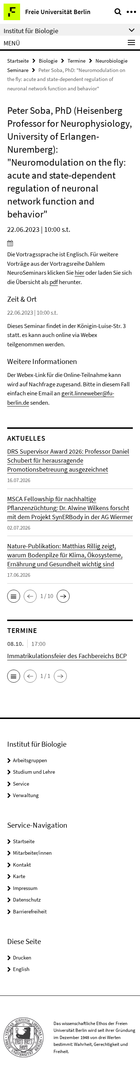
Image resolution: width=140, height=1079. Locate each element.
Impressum (25, 888)
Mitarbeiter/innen (32, 852)
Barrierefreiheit (30, 911)
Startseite (18, 60)
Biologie (48, 60)
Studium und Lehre (34, 771)
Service (21, 783)
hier (79, 273)
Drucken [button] (22, 957)
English (21, 969)
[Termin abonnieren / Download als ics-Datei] (70, 243)
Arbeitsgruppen (30, 760)
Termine (76, 60)
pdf (54, 282)
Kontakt (22, 864)
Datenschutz (27, 899)
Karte (19, 876)
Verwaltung (26, 795)
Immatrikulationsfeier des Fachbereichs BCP (67, 656)
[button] (13, 596)
